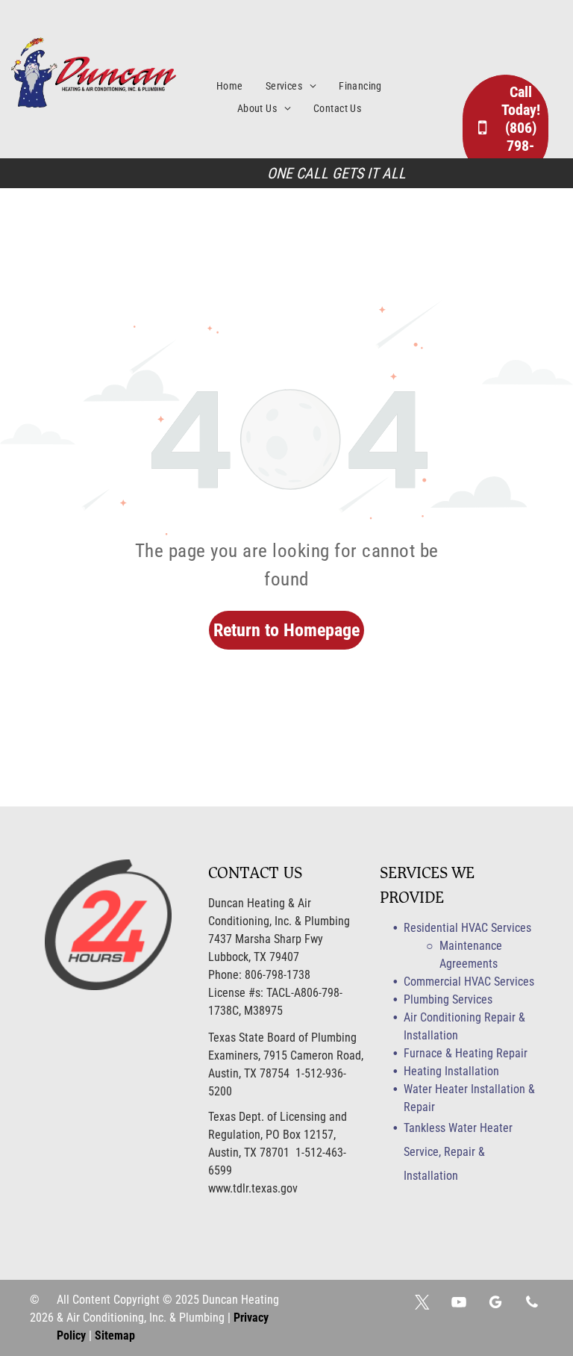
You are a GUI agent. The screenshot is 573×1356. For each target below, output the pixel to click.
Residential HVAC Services (467, 928)
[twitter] (422, 1304)
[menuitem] (241, 86)
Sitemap (115, 1335)
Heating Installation (451, 1071)
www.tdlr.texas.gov (253, 1188)
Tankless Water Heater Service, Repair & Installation (458, 1152)
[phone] (532, 1304)
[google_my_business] (495, 1304)
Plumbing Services (448, 999)
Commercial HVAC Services (469, 981)
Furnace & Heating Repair (465, 1053)
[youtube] (459, 1304)
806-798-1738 (277, 975)
